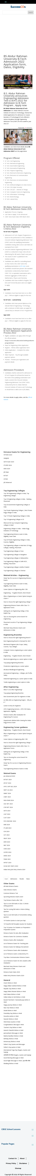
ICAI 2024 (7, 831)
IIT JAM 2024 (8, 828)
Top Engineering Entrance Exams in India (16, 769)
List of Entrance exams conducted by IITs (16, 954)
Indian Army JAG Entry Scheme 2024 (14, 869)
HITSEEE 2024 (8, 455)
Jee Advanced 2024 (9, 776)
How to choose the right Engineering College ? (17, 742)
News (28, 879)
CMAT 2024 (7, 797)
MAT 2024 (7, 845)
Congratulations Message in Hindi (14, 1024)
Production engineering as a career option (16, 666)
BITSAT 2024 (7, 779)
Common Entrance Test (11, 893)
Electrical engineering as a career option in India (18, 659)
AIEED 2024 (7, 856)
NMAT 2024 (7, 793)
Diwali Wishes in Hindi (10, 1010)
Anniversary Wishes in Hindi (12, 1041)
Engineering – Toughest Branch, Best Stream (17, 656)
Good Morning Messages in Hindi (13, 1058)
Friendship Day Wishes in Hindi (13, 1013)
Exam (6, 879)
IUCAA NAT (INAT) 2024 (11, 866)
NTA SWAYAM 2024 (10, 821)
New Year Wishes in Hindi (11, 1008)
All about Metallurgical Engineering (14, 669)
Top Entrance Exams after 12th (13, 900)
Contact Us (12, 1158)
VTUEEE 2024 (8, 465)
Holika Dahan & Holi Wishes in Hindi (14, 997)
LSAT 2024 (7, 814)
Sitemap (18, 1168)
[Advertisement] (18, 33)
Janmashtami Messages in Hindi (13, 1033)
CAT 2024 (7, 835)
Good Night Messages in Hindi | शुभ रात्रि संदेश (17, 1060)
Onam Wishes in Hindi (10, 983)
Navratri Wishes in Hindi (11, 1019)
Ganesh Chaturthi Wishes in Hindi (13, 1030)
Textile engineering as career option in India (17, 682)
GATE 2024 (7, 811)
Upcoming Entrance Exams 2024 (13, 897)
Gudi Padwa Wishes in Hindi (12, 994)
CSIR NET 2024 (8, 807)
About (22, 1158)
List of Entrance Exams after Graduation (16, 950)
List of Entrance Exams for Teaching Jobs (16, 943)
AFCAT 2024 (7, 783)
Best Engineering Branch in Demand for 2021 (17, 641)
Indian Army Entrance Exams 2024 (14, 975)
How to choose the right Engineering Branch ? (17, 637)
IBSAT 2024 (7, 838)
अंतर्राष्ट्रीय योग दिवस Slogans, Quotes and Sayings (17, 1055)
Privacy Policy (11, 1163)
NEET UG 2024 (8, 790)
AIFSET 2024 (7, 862)
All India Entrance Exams (11, 886)
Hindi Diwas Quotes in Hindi (12, 1022)
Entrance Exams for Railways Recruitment (16, 947)
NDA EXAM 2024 (9, 800)
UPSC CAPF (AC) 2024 (10, 786)
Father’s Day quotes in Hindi (12, 1047)
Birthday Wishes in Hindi (11, 1039)
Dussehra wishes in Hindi (11, 1016)
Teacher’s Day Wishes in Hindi (12, 1027)
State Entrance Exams (10, 890)
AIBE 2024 (7, 824)
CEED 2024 (7, 849)
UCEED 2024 (7, 852)
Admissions (13, 879)
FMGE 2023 (7, 859)
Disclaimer (23, 1163)
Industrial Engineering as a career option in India (18, 679)
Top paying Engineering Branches (14, 663)
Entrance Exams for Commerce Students (16, 936)
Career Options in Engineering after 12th (16, 739)
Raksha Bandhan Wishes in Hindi (13, 1036)
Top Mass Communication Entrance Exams (16, 957)
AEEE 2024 (7, 842)
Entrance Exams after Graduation (13, 940)
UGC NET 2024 (8, 804)
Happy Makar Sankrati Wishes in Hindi (15, 986)
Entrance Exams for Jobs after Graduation (16, 933)
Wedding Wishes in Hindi (11, 1063)
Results (22, 879)
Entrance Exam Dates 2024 (12, 972)
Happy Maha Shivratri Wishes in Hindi (15, 991)
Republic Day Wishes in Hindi (12, 988)
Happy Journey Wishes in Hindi (13, 1005)
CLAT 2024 (7, 817)
